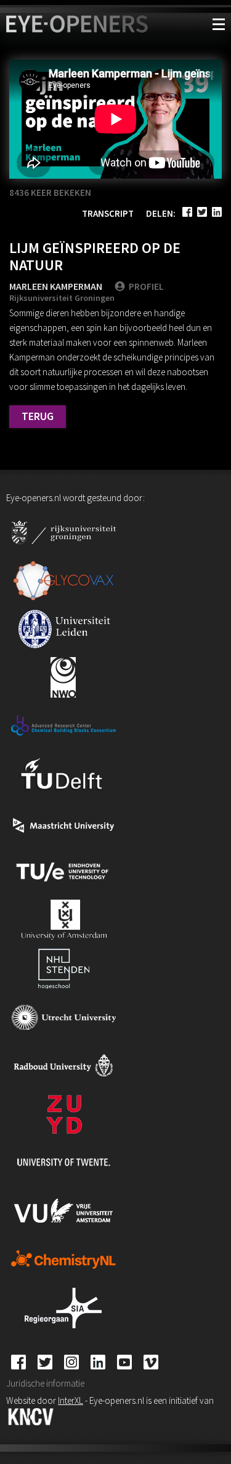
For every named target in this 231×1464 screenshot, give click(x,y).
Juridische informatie (45, 1383)
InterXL (70, 1400)
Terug (38, 416)
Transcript (108, 213)
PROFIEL (146, 286)
